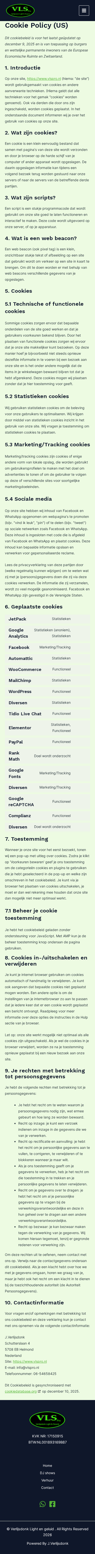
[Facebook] (52, 1504)
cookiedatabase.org (21, 1391)
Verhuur (47, 1480)
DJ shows (47, 1473)
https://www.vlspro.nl (44, 78)
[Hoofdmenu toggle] (84, 10)
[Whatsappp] (42, 1504)
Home (47, 1466)
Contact (47, 1488)
